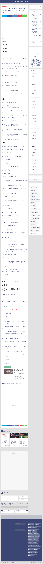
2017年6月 (34, 155)
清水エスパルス (38, 230)
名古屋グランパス (33, 224)
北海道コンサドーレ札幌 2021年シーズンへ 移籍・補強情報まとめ (36, 42)
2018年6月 (34, 121)
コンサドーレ (4, 6)
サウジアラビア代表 (33, 211)
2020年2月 (34, 90)
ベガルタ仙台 (38, 218)
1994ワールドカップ (34, 187)
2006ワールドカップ (34, 193)
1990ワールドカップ (34, 186)
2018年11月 (34, 107)
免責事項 (12, 562)
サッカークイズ (38, 212)
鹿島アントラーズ (33, 233)
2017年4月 (34, 160)
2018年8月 (34, 115)
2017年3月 (34, 163)
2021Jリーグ (38, 199)
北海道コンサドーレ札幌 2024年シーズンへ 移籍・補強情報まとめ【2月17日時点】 (36, 16)
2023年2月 (34, 76)
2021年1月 (34, 84)
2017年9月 (34, 146)
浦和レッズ (32, 230)
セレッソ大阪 (38, 215)
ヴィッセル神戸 (33, 221)
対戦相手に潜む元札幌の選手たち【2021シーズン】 (36, 37)
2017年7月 (34, 152)
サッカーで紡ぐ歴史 (21, 1)
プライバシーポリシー (6, 562)
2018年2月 (34, 132)
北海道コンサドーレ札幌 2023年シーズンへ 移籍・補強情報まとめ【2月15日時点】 (36, 23)
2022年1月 (34, 79)
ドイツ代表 (32, 218)
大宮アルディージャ (18, 383)
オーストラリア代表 (33, 208)
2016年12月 (34, 172)
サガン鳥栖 (32, 212)
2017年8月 (34, 149)
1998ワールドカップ (31, 524)
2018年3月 (34, 129)
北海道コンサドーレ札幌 (11, 383)
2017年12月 (34, 138)
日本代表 (39, 227)
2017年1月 (34, 169)
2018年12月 (34, 104)
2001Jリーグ (33, 190)
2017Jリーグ (4, 383)
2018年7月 (34, 118)
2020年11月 (34, 87)
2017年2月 (34, 166)
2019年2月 (34, 98)
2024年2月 (34, 73)
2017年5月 (34, 158)
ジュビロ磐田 (33, 215)
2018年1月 (34, 135)
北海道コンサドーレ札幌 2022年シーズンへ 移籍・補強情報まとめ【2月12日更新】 (36, 30)
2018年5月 (34, 124)
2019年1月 (34, 101)
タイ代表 (35, 542)
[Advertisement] (14, 28)
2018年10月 (34, 110)
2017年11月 (34, 141)
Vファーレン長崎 (36, 533)
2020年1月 (34, 93)
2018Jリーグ (33, 196)
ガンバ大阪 (38, 209)
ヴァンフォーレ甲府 (36, 545)
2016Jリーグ (30, 527)
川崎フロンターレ (33, 227)
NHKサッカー (33, 202)
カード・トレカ (33, 209)
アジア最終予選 (33, 205)
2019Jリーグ (33, 199)
